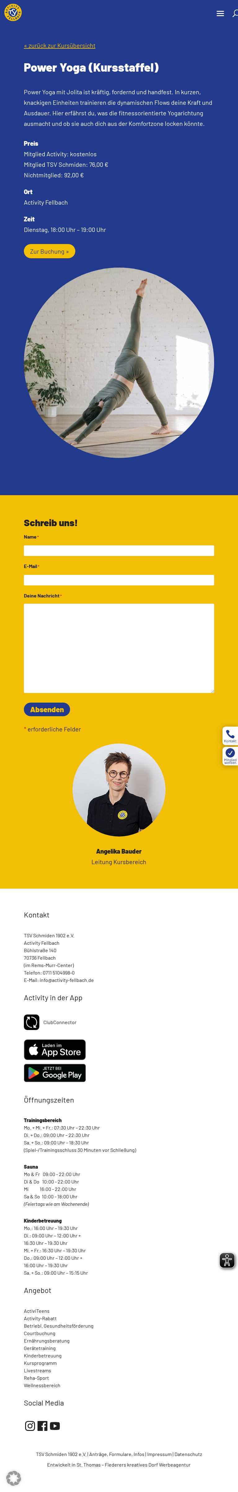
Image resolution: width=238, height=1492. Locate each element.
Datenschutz (188, 1454)
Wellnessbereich (42, 1385)
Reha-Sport (36, 1378)
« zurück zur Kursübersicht (59, 45)
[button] (13, 1478)
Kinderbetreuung (43, 1355)
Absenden (47, 709)
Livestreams (37, 1370)
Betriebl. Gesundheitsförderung (59, 1326)
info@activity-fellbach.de (67, 980)
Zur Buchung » (49, 251)
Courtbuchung (39, 1333)
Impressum (159, 1454)
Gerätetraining (40, 1348)
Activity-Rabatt (40, 1318)
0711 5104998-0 (59, 972)
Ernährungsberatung (47, 1340)
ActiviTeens (37, 1311)
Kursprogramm (40, 1363)
